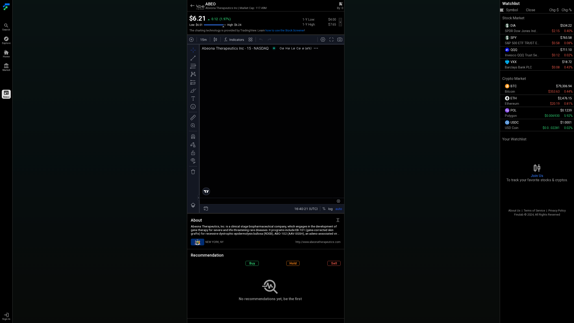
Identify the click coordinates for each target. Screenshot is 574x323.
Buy (252, 263)
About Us (514, 210)
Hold (293, 263)
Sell (334, 263)
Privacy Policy (557, 210)
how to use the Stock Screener (284, 30)
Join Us (537, 176)
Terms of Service (534, 210)
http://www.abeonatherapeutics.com (318, 242)
